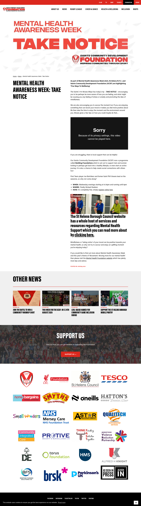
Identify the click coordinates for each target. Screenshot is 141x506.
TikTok (77, 498)
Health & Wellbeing (109, 9)
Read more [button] (62, 502)
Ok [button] (136, 502)
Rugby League (76, 9)
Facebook (50, 498)
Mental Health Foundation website (99, 258)
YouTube (91, 498)
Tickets (119, 2)
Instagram (59, 498)
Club (100, 2)
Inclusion (125, 9)
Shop (111, 2)
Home (14, 76)
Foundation (128, 2)
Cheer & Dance (91, 9)
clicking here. (84, 235)
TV (106, 2)
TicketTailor (68, 498)
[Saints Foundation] (14, 9)
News (64, 9)
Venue (137, 2)
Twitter (83, 498)
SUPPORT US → (70, 354)
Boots (135, 9)
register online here (105, 190)
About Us (55, 9)
